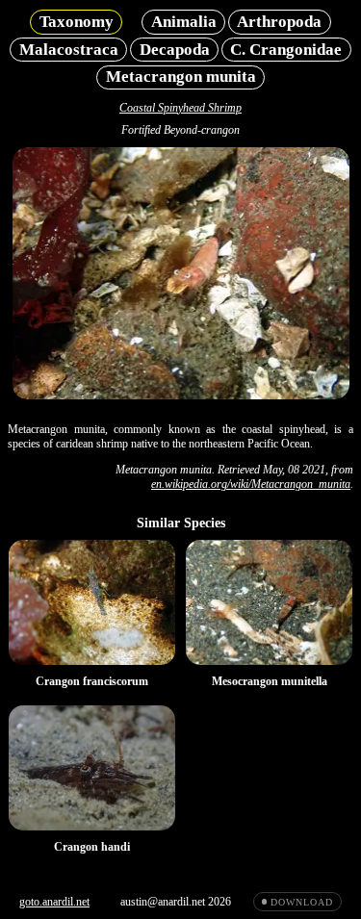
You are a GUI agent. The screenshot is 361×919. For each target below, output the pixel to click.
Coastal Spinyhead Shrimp (180, 108)
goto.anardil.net (54, 901)
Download (301, 902)
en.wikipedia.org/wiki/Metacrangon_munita (250, 484)
